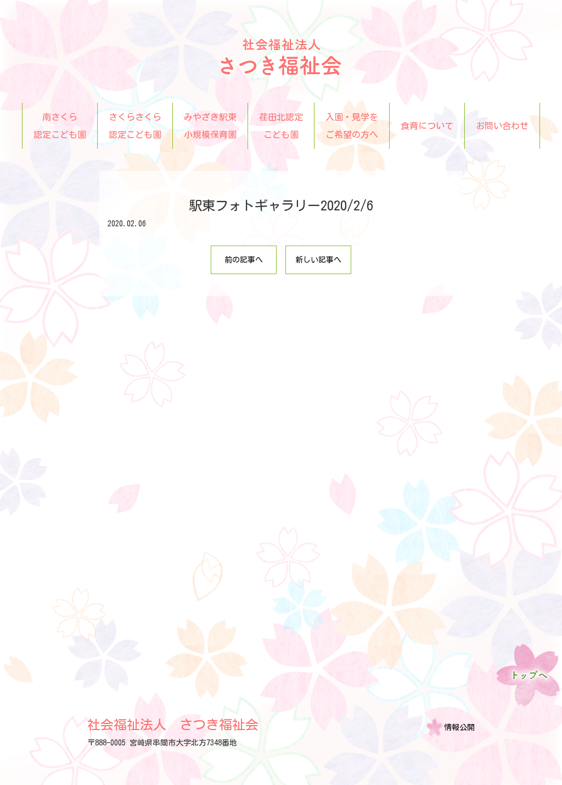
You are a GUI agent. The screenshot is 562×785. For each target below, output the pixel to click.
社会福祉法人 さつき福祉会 (172, 724)
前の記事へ (243, 260)
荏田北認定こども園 (281, 126)
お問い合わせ (502, 125)
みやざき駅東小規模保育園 (210, 126)
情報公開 (459, 727)
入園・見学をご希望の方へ (351, 126)
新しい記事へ (318, 260)
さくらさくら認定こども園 (135, 126)
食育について (427, 125)
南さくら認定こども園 (59, 126)
